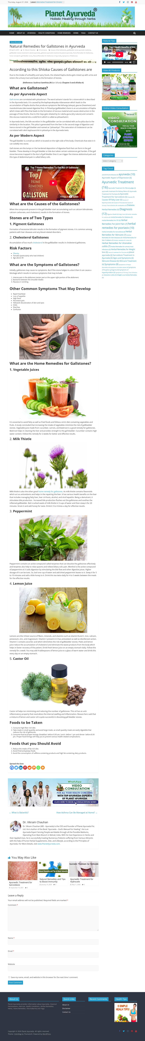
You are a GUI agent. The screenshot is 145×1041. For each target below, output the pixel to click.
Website (11, 964)
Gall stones (14, 99)
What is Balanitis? (19, 812)
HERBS (75, 33)
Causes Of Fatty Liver (112, 199)
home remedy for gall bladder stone (21, 56)
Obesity (16, 253)
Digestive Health (112, 214)
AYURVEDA (31, 33)
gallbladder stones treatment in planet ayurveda (25, 53)
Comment (13, 905)
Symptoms (111, 264)
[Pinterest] (25, 768)
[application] (119, 54)
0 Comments (43, 50)
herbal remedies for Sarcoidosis (113, 232)
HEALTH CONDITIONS (46, 33)
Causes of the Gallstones (58, 50)
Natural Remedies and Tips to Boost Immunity (52, 880)
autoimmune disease (110, 175)
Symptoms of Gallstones (70, 56)
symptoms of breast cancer (119, 267)
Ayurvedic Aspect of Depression (117, 177)
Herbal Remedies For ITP (111, 220)
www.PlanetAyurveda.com (49, 844)
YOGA (83, 33)
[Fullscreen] (134, 62)
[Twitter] (16, 768)
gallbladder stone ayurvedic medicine (79, 50)
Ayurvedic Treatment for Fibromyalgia (122, 188)
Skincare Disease (110, 261)
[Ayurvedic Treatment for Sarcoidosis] (22, 862)
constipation (122, 205)
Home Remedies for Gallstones (83, 53)
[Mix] (34, 768)
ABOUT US (21, 33)
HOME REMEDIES (64, 33)
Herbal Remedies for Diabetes (122, 217)
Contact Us (66, 1012)
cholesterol (37, 242)
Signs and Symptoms (123, 258)
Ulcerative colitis (110, 275)
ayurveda (127, 174)
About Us (65, 1005)
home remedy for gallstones (50, 491)
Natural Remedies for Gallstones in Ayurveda (47, 56)
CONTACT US (93, 33)
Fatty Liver (123, 214)
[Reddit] (29, 768)
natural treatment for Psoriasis (118, 252)
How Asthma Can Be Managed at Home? (76, 812)
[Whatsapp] (38, 768)
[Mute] (130, 62)
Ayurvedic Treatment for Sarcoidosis (20, 883)
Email (11, 951)
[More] (43, 768)
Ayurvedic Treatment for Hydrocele (81, 880)
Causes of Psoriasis (120, 202)
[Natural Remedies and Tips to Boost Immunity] (53, 862)
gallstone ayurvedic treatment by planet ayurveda (56, 53)
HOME (11, 33)
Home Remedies (16, 42)
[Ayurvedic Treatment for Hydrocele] (84, 862)
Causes (131, 197)
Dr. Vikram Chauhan (29, 50)
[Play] (105, 62)
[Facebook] (12, 768)
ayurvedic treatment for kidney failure (115, 191)
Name (11, 938)
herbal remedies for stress (122, 240)
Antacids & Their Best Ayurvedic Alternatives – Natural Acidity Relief (49, 3)
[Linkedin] (21, 768)
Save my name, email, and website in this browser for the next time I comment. (44, 977)
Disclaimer (66, 1008)
